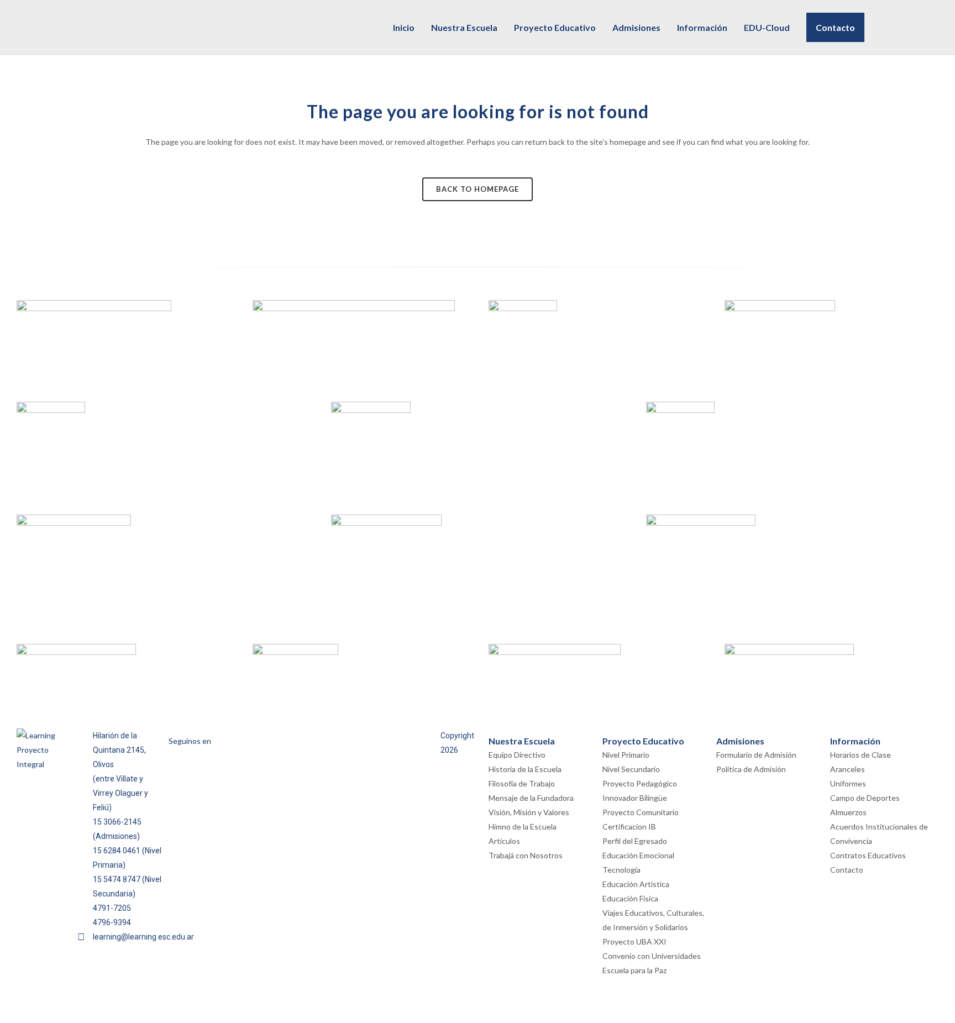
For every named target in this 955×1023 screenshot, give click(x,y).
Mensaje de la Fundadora (531, 797)
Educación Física (630, 898)
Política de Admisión (751, 769)
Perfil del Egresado (634, 841)
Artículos (504, 841)
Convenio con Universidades (651, 956)
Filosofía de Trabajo (522, 783)
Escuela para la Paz (634, 970)
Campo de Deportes (865, 797)
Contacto (846, 869)
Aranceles (847, 769)
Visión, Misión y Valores (529, 812)
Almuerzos (848, 812)
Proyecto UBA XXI (634, 941)
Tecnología (621, 869)
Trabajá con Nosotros (526, 855)
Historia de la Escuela (525, 769)
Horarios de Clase (860, 754)
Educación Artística (635, 884)
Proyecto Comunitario (640, 812)
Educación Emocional (638, 855)
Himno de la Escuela (523, 826)
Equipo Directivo (517, 754)
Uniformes (848, 783)
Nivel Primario (625, 754)
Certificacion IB (629, 826)
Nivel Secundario (631, 769)
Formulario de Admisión (756, 754)
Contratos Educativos (868, 855)
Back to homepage (477, 189)
